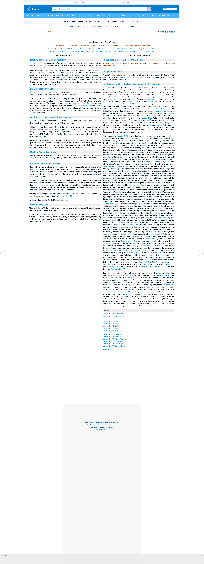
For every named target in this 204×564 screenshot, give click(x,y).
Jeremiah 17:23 (128, 104)
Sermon (132, 51)
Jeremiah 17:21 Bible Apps (113, 334)
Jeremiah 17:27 (161, 125)
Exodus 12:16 (113, 250)
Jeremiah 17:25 (160, 111)
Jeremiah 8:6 (158, 267)
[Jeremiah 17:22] (201, 258)
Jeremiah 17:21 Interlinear (113, 314)
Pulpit (126, 51)
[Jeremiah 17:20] (2, 258)
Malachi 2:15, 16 (127, 77)
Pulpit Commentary (113, 72)
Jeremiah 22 (127, 294)
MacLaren (95, 51)
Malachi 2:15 (161, 234)
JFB (69, 51)
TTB (143, 51)
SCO (138, 51)
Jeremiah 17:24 (158, 106)
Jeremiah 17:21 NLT (110, 324)
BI (69, 49)
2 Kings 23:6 (165, 162)
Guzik (145, 49)
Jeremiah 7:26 (145, 262)
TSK (152, 51)
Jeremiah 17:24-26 (163, 276)
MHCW (107, 51)
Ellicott (100, 49)
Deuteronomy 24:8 (128, 241)
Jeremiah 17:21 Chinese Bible (114, 341)
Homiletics (62, 51)
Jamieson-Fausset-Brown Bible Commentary (50, 117)
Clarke (88, 49)
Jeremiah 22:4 (126, 292)
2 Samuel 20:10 (151, 239)
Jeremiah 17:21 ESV (110, 326)
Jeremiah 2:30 (119, 269)
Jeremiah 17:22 (86, 106)
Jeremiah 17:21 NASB (111, 328)
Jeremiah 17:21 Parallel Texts (114, 316)
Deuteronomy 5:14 (137, 250)
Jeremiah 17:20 (134, 92)
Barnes (57, 49)
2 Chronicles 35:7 (122, 166)
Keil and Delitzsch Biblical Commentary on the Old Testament (132, 84)
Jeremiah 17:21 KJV (110, 331)
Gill (136, 49)
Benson (64, 49)
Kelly (77, 51)
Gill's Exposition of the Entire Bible (46, 164)
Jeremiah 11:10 (168, 264)
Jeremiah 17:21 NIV (110, 321)
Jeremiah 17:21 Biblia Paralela (114, 339)
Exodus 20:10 (124, 250)
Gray (140, 49)
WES (147, 51)
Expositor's (109, 49)
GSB (132, 49)
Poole (120, 51)
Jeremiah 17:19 (135, 88)
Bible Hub (106, 350)
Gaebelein (125, 49)
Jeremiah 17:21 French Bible (113, 344)
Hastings (53, 51)
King (82, 51)
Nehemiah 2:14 (163, 218)
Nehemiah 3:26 (135, 222)
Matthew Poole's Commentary (43, 152)
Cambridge (81, 49)
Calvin (73, 49)
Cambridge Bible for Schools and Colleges (123, 60)
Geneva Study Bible (39, 205)
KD (73, 51)
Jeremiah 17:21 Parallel (112, 337)
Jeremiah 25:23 (151, 162)
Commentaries (37, 31)
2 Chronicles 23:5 (109, 204)
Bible (30, 31)
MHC (102, 51)
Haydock (152, 49)
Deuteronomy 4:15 (138, 236)
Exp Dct (117, 49)
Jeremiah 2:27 (132, 278)
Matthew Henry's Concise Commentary (48, 60)
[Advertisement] (102, 391)
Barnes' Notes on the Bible (42, 89)
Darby (95, 49)
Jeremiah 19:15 (113, 267)
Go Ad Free (4, 555)
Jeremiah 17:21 (109, 97)
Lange (88, 51)
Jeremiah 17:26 (146, 118)
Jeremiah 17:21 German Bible (114, 346)
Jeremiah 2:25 (143, 267)
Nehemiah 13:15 (66, 196)
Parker (114, 51)
